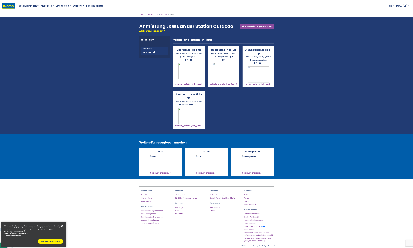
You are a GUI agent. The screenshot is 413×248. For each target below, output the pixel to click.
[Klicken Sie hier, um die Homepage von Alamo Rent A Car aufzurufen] (7, 6)
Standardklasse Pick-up (258, 51)
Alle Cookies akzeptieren (50, 241)
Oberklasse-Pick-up (188, 50)
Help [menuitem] (390, 5)
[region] (33, 234)
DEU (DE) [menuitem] (402, 5)
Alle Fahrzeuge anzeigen (151, 31)
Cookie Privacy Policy (13, 235)
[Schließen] (62, 226)
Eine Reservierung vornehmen (257, 26)
